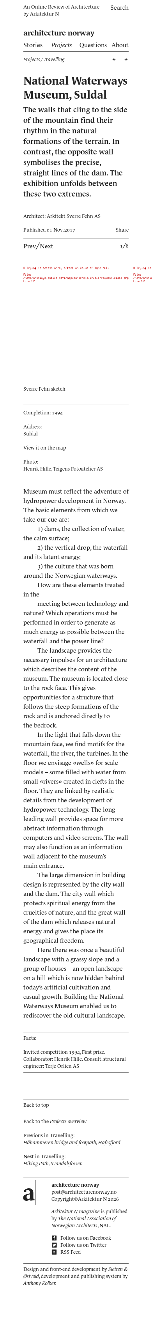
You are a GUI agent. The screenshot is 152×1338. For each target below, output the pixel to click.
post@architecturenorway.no (84, 1192)
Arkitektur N (44, 14)
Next (46, 246)
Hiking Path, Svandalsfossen (53, 1163)
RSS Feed (70, 1252)
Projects (61, 44)
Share (122, 230)
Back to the (55, 1121)
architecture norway (58, 33)
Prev (29, 246)
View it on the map (44, 448)
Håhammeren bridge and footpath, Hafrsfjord (71, 1142)
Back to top (36, 1105)
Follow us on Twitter (82, 1245)
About (120, 44)
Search (119, 7)
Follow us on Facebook (85, 1238)
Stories (32, 44)
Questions (93, 44)
